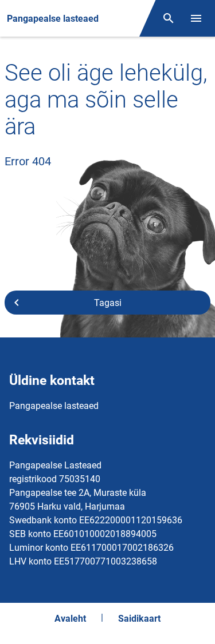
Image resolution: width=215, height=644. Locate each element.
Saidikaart (139, 618)
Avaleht (70, 618)
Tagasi (108, 302)
